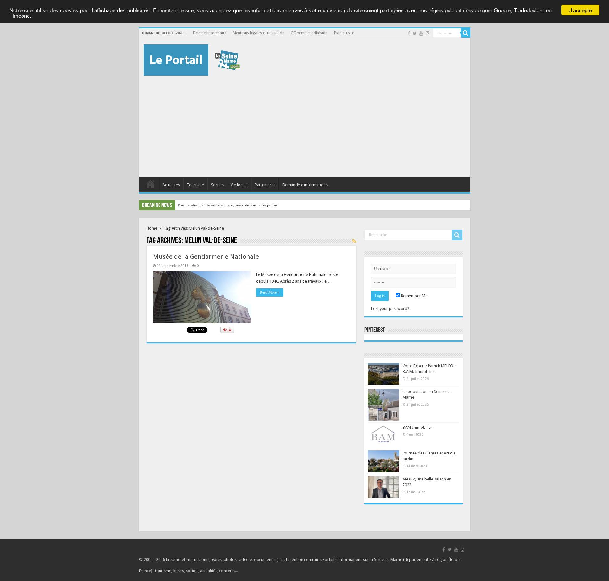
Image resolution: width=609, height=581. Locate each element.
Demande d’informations (305, 184)
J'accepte (580, 10)
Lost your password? (390, 308)
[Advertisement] (305, 123)
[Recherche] (465, 33)
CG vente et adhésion (309, 33)
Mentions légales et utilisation (259, 33)
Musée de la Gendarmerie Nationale (206, 256)
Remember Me (414, 295)
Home (152, 228)
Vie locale (239, 184)
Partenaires (265, 184)
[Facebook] (409, 33)
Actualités (171, 184)
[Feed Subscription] (354, 241)
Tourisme (195, 184)
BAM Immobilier (417, 427)
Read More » (269, 292)
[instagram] (427, 33)
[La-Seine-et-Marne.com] (192, 59)
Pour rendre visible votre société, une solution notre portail (228, 205)
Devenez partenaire (209, 33)
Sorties (217, 184)
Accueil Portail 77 (150, 184)
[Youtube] (421, 33)
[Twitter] (414, 33)
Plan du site (344, 33)
